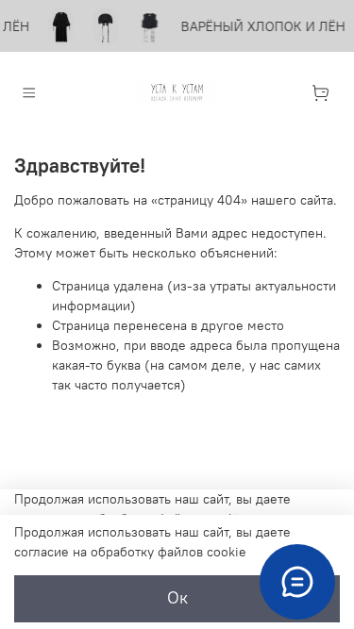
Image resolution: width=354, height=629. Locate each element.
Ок (177, 598)
